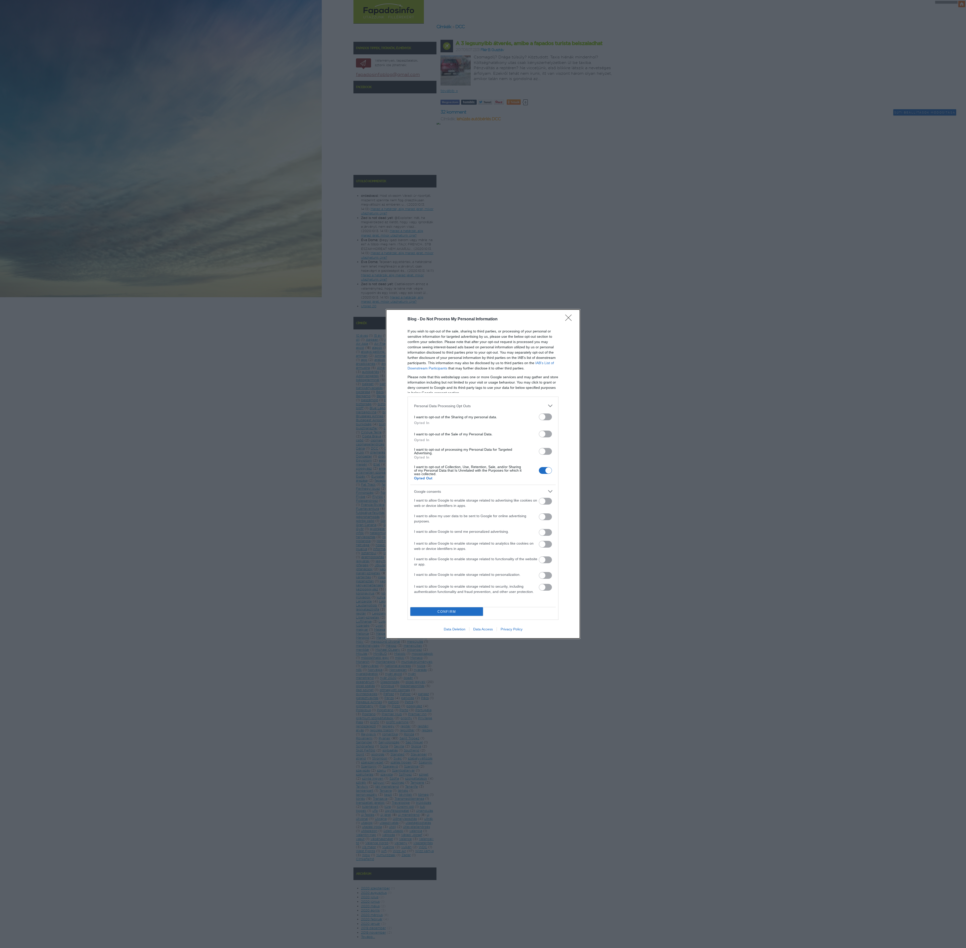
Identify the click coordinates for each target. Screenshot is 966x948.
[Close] (570, 319)
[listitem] (483, 405)
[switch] (545, 416)
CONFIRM (446, 612)
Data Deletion (454, 629)
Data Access (483, 629)
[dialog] (483, 474)
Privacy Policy (511, 629)
